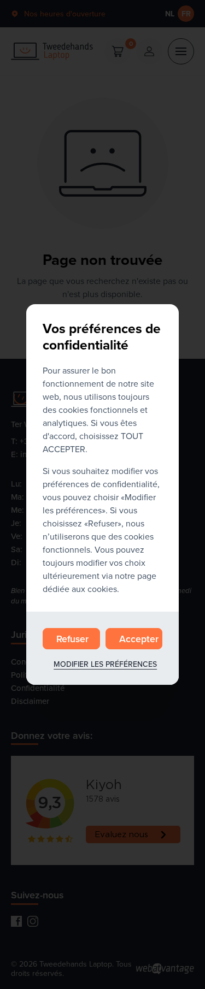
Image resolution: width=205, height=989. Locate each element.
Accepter (139, 638)
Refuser (72, 638)
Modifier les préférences (105, 664)
